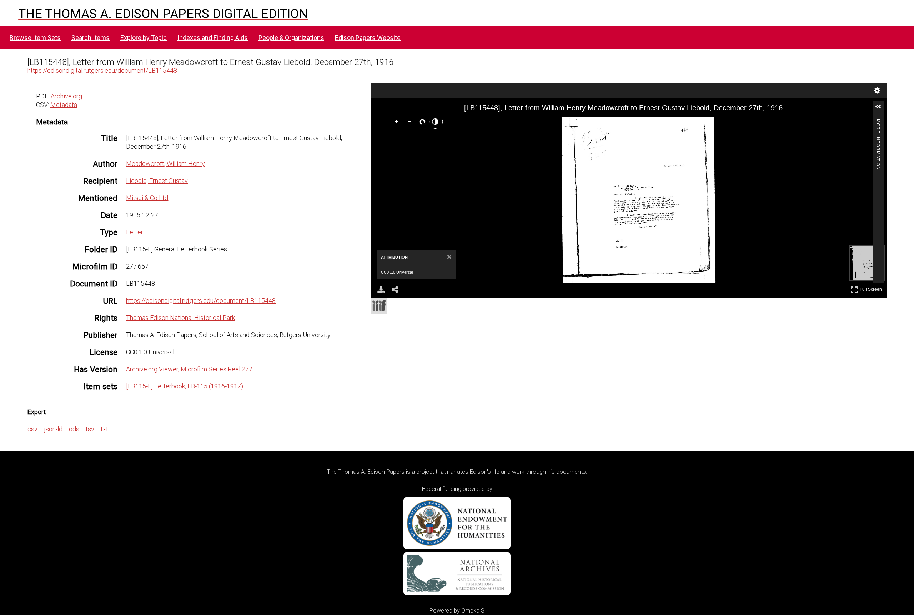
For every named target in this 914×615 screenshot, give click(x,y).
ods (74, 429)
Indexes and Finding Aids (212, 37)
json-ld (53, 429)
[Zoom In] (398, 123)
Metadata (63, 104)
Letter (134, 232)
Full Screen (872, 288)
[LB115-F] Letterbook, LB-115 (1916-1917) (184, 386)
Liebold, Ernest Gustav (157, 180)
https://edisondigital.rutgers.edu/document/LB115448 (102, 70)
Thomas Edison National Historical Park (180, 317)
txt (104, 429)
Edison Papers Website (368, 37)
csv (32, 429)
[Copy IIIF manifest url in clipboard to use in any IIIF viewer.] (379, 306)
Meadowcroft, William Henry (165, 163)
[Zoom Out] (411, 123)
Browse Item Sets (35, 37)
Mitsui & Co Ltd (147, 198)
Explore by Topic (143, 37)
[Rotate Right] (423, 123)
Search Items (90, 37)
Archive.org (66, 96)
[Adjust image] (436, 123)
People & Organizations (291, 37)
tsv (90, 429)
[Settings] (877, 90)
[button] (881, 109)
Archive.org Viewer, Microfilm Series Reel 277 (189, 369)
